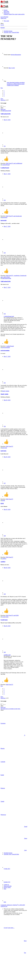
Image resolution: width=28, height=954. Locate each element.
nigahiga (17, 82)
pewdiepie (22, 82)
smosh (22, 84)
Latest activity (21, 14)
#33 (5, 252)
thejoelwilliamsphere (16, 54)
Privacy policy (7, 887)
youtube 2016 (10, 85)
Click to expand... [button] (8, 322)
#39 (5, 594)
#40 (5, 652)
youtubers (16, 85)
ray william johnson (16, 84)
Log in (2, 24)
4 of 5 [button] (7, 100)
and (14, 163)
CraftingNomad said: (9, 316)
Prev (2, 88)
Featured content (8, 14)
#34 (5, 313)
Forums (5, 10)
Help (5, 888)
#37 (5, 483)
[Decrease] (5, 106)
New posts (6, 11)
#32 (5, 200)
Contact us (6, 884)
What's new (6, 12)
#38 (5, 535)
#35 (5, 382)
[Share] (15, 133)
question (9, 84)
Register (3, 27)
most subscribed (11, 82)
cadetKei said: (7, 654)
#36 (5, 426)
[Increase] (3, 106)
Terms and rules (8, 886)
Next (2, 98)
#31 (5, 146)
